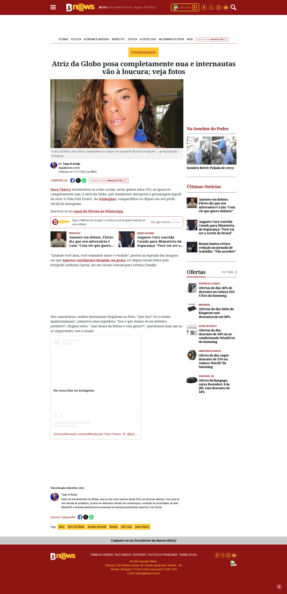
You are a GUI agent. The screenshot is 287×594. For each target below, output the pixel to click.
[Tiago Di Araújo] (54, 165)
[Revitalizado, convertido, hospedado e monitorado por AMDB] (233, 563)
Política (76, 39)
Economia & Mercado (96, 39)
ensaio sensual (97, 526)
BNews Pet (118, 39)
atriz (61, 526)
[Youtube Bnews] (226, 7)
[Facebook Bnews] (204, 7)
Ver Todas (228, 272)
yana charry (142, 526)
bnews (114, 526)
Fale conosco (123, 554)
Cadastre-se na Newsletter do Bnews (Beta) (143, 540)
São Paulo (150, 7)
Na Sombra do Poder (171, 39)
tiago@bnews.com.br (69, 167)
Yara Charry (60, 189)
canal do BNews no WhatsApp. (98, 211)
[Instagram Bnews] (219, 7)
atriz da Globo (76, 526)
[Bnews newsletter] (212, 39)
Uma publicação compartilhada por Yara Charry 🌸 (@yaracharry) (100, 434)
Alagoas (138, 7)
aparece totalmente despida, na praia (94, 260)
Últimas (63, 39)
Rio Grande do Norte (120, 7)
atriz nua (126, 526)
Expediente (139, 554)
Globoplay (107, 199)
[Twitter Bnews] (211, 7)
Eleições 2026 (148, 39)
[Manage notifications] (279, 586)
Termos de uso (188, 554)
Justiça (132, 39)
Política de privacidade (162, 554)
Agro (190, 39)
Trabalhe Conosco (101, 554)
